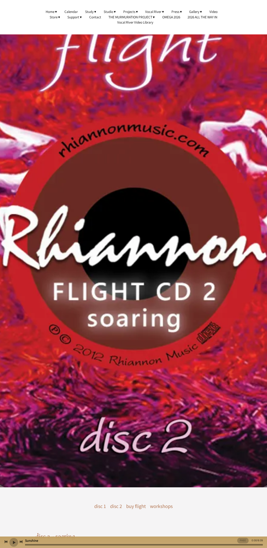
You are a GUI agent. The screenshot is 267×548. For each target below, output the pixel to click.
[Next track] (21, 542)
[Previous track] (6, 542)
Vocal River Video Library (135, 22)
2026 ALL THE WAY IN (202, 17)
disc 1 (100, 506)
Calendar (71, 11)
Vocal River (153, 11)
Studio (108, 11)
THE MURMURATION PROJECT (130, 17)
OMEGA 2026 (171, 17)
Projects (129, 11)
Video (213, 11)
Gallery (194, 11)
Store (54, 17)
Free (243, 540)
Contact (95, 17)
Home (50, 11)
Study (89, 11)
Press (175, 11)
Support (73, 17)
